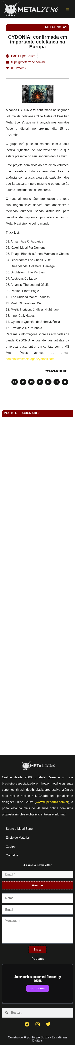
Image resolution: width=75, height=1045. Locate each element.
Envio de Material (18, 837)
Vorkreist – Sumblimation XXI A (37, 581)
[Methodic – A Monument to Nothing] (37, 463)
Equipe (11, 846)
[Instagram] (37, 1024)
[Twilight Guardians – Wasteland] (37, 650)
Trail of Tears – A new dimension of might (37, 745)
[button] (67, 9)
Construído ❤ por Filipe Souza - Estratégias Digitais (37, 1039)
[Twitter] (48, 1024)
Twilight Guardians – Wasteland (37, 663)
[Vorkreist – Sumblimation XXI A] (37, 568)
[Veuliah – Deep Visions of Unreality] (37, 527)
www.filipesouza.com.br (52, 802)
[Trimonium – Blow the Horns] (37, 691)
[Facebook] (27, 1024)
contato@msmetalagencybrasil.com (30, 359)
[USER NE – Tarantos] (37, 609)
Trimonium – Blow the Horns (37, 704)
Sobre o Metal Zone (19, 828)
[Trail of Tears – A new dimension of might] (37, 732)
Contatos (12, 855)
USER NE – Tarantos (37, 622)
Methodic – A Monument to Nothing (37, 498)
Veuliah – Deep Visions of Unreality (37, 540)
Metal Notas (56, 27)
